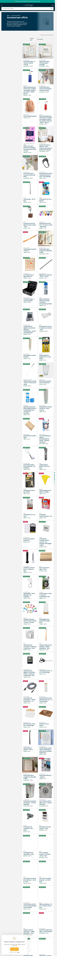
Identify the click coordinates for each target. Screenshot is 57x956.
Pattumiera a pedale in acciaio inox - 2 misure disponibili (29, 802)
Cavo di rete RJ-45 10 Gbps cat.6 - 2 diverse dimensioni (45, 802)
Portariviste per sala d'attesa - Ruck (45, 827)
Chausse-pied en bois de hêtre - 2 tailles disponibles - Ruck (45, 646)
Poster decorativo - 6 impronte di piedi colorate (29, 63)
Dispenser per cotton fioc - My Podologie (29, 724)
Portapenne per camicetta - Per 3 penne (28, 828)
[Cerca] (52, 8)
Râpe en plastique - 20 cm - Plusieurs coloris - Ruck (45, 905)
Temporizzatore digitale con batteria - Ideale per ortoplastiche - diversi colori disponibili (29, 329)
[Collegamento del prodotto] (30, 55)
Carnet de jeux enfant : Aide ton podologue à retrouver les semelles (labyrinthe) (45, 750)
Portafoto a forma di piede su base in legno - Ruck (29, 225)
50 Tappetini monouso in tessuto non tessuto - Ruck (45, 328)
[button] (1, 5)
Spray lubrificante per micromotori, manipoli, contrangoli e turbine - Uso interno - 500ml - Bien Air (29, 90)
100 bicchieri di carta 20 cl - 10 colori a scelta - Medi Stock (45, 225)
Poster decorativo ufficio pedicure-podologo (44, 63)
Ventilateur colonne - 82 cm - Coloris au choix (29, 569)
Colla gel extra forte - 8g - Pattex (29, 491)
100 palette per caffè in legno (29, 436)
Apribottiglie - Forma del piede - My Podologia (29, 595)
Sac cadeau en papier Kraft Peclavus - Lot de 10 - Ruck (29, 880)
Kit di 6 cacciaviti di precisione (28, 539)
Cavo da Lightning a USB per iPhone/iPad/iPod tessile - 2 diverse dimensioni (45, 439)
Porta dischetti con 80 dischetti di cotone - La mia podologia (45, 699)
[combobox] (27, 8)
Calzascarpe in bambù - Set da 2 (29, 249)
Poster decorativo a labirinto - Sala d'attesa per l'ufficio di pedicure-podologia (45, 147)
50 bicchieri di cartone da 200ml (29, 356)
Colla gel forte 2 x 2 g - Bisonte (45, 200)
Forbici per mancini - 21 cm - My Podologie (45, 671)
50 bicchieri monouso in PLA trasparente (45, 381)
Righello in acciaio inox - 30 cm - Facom (45, 275)
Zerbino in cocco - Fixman (44, 724)
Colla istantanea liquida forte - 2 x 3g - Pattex (45, 357)
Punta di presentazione (29, 116)
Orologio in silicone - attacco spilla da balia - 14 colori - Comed (29, 621)
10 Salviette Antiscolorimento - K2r (45, 515)
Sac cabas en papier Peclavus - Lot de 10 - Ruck (45, 880)
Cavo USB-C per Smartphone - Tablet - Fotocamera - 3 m (29, 699)
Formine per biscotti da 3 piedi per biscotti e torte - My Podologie (45, 175)
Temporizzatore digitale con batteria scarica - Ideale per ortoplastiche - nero (29, 673)
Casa (8, 15)
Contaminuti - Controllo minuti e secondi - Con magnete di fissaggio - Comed (45, 542)
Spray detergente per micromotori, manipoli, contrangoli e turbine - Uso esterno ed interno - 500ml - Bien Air (45, 119)
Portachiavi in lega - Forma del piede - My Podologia (29, 466)
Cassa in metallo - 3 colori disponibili (29, 299)
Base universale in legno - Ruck (44, 568)
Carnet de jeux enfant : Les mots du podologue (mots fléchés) (29, 905)
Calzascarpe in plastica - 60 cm (28, 748)
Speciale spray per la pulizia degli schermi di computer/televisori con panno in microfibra (29, 410)
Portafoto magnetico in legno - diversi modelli (45, 930)
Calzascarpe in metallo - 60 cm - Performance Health (29, 382)
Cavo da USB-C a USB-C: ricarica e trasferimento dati (45, 595)
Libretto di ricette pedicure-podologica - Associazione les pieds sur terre (29, 148)
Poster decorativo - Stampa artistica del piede (29, 175)
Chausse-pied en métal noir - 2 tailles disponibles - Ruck (29, 931)
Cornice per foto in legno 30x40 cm (28, 275)
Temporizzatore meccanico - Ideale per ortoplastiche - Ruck (29, 646)
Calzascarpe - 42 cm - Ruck (29, 200)
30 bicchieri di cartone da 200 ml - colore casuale (45, 408)
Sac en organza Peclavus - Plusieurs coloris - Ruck (45, 854)
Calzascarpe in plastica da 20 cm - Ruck (44, 466)
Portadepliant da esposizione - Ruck (28, 853)
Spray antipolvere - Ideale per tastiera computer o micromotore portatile (45, 301)
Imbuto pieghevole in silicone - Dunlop (45, 491)
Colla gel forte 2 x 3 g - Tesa (29, 515)
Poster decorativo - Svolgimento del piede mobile (45, 250)
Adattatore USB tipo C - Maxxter (45, 776)
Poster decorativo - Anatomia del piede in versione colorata (45, 88)
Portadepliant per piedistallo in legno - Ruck (45, 621)
